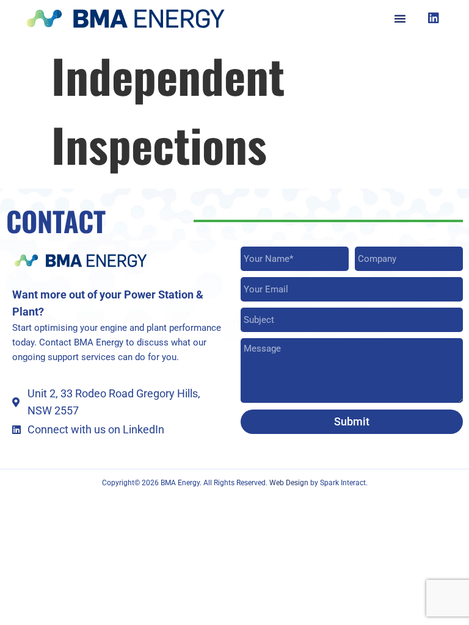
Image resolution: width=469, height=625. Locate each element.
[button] (400, 18)
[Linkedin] (433, 18)
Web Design (289, 483)
